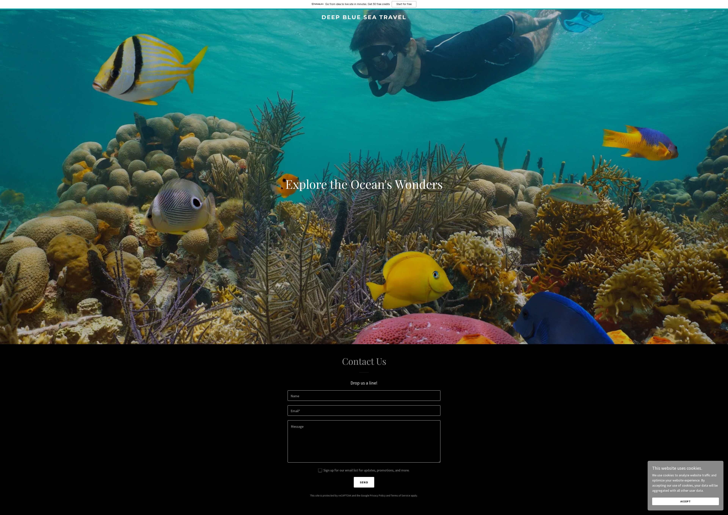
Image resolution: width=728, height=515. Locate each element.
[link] (364, 18)
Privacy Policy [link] (378, 495)
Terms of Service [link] (400, 495)
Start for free (404, 4)
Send (364, 482)
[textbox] (364, 395)
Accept (685, 501)
